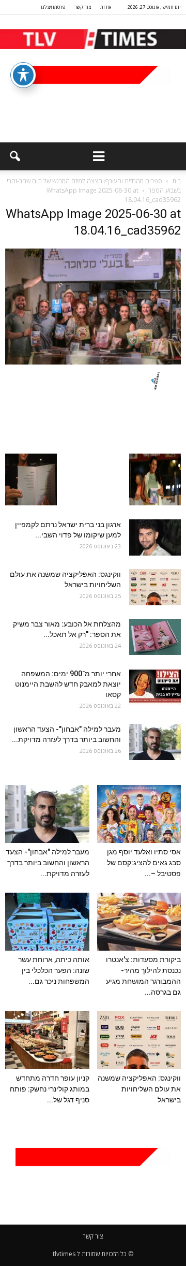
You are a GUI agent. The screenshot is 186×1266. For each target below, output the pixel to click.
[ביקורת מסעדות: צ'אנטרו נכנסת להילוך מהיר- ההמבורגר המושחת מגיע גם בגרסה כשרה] (139, 922)
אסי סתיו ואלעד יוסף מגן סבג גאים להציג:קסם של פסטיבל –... (144, 863)
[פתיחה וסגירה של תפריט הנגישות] (23, 75)
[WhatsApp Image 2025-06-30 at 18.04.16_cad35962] (93, 362)
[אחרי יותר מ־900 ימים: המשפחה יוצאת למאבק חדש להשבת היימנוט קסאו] (155, 686)
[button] (14, 156)
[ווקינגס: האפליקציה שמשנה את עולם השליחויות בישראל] (155, 587)
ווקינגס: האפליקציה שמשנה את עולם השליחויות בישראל (139, 1089)
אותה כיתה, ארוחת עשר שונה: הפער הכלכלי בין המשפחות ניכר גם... (53, 970)
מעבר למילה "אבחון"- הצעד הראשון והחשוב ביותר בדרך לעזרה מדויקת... (47, 863)
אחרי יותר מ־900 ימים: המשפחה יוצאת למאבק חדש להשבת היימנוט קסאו (68, 684)
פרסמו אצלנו (53, 7)
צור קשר (82, 7)
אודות (105, 7)
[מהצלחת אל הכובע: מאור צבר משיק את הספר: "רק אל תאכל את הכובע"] (155, 637)
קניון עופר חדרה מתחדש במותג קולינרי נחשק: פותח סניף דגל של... (49, 1089)
